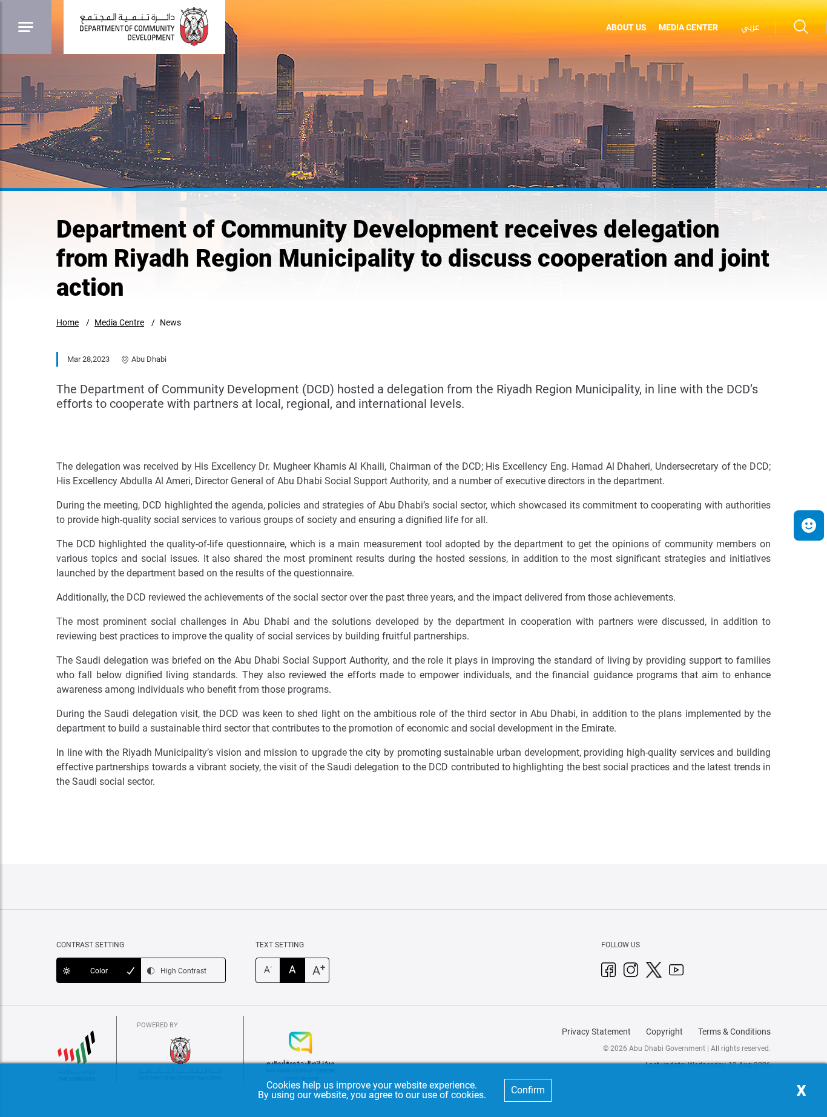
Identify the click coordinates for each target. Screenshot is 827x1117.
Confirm (528, 1090)
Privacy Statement (596, 1031)
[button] (809, 525)
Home (67, 322)
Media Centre (119, 322)
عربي (750, 27)
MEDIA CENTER (688, 27)
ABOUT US (626, 27)
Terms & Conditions (734, 1031)
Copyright (664, 1031)
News (170, 322)
